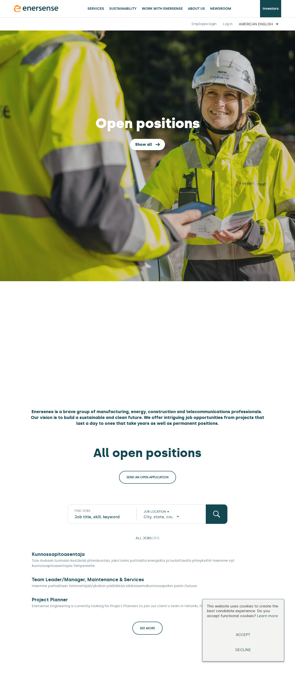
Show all (143, 144)
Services (95, 8)
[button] (204, 24)
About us (196, 8)
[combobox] (102, 517)
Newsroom (220, 8)
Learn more (267, 616)
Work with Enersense (162, 8)
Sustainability (123, 8)
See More (147, 628)
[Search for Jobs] (216, 514)
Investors (271, 8)
